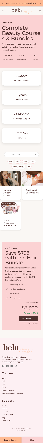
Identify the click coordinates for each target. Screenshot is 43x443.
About (4, 408)
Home (4, 405)
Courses (5, 411)
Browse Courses (10, 440)
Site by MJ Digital (21, 430)
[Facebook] (3, 366)
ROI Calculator (7, 415)
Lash (17, 161)
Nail (33, 161)
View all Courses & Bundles (12, 393)
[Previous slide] (2, 3)
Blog (3, 418)
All (29, 167)
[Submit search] (36, 154)
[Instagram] (7, 366)
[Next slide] (40, 3)
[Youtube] (11, 366)
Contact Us (6, 421)
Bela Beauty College (24, 428)
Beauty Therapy (18, 167)
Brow (25, 161)
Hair (10, 161)
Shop (32, 440)
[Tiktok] (16, 366)
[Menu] (2, 11)
